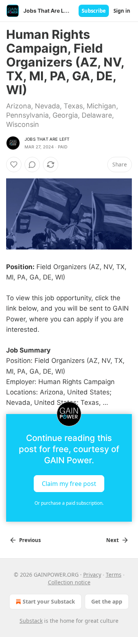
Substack (31, 620)
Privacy (92, 574)
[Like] (13, 164)
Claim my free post (69, 483)
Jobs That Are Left (47, 139)
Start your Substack (49, 601)
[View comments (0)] (32, 164)
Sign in (121, 10)
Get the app (106, 601)
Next (112, 540)
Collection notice (69, 582)
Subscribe (94, 10)
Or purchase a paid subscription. (69, 503)
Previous (30, 540)
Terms (114, 574)
